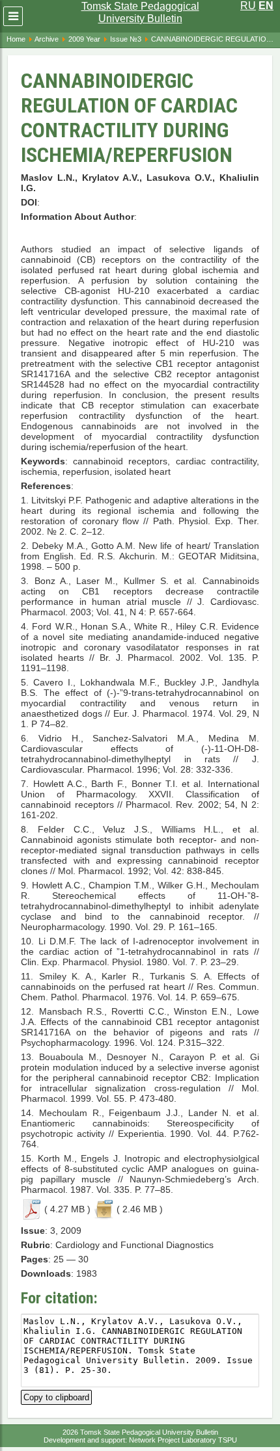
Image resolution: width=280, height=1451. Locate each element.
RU (248, 5)
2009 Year (84, 39)
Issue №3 (125, 39)
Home (16, 39)
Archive (47, 39)
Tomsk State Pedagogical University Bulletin (140, 12)
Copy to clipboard (56, 1396)
